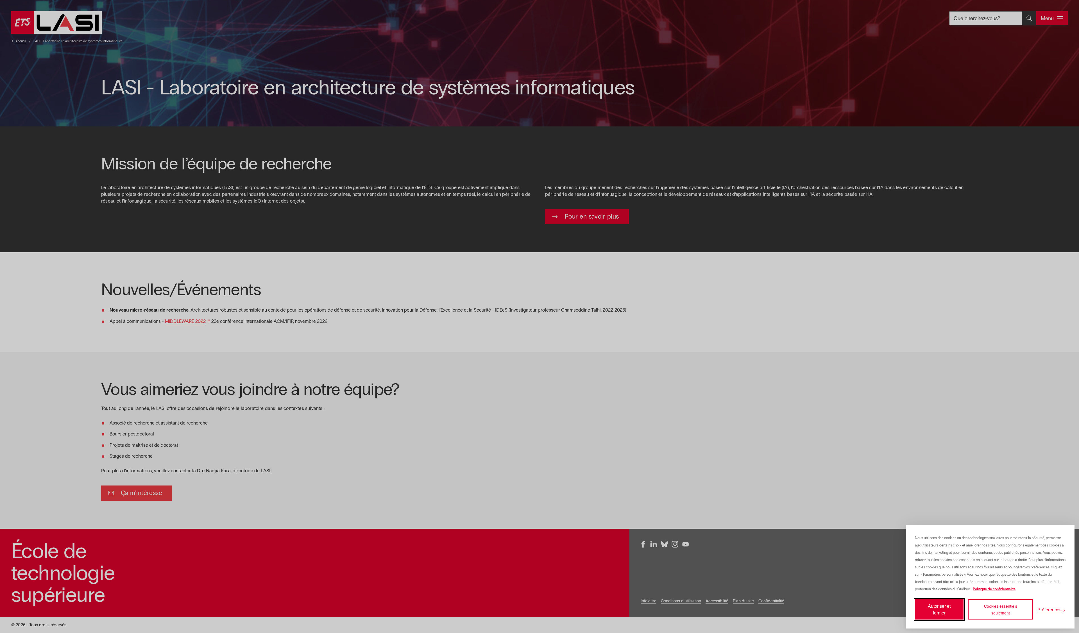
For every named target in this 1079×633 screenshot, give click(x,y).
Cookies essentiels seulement (1000, 609)
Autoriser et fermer (939, 609)
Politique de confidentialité (994, 589)
